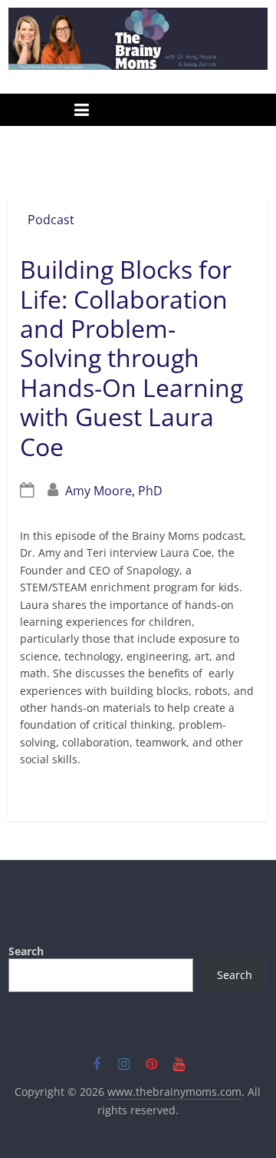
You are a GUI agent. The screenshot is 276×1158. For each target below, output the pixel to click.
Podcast (51, 219)
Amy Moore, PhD (114, 490)
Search (26, 951)
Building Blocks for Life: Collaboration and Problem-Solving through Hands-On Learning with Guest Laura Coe (131, 357)
